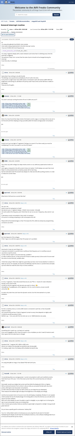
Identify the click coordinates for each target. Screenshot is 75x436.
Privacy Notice (54, 428)
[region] (37, 430)
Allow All (48, 432)
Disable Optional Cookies (64, 432)
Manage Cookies (6, 432)
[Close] (72, 427)
